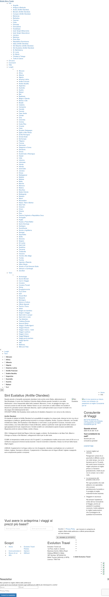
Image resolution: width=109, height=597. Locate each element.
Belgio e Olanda (24, 98)
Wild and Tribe (24, 347)
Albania (21, 75)
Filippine (21, 141)
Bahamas (16, 16)
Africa (21, 73)
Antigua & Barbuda (19, 7)
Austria (21, 90)
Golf (20, 293)
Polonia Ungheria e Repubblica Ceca (31, 215)
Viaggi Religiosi (24, 336)
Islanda (21, 166)
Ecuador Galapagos (25, 130)
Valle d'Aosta (23, 264)
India (20, 158)
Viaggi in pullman (24, 332)
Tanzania (22, 249)
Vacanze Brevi (23, 323)
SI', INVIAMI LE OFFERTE (66, 537)
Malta (21, 181)
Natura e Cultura (24, 302)
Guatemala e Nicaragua (27, 154)
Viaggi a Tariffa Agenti (26, 325)
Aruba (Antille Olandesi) (21, 10)
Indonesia (22, 162)
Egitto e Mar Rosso (25, 132)
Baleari (21, 92)
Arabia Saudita (24, 83)
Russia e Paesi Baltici (26, 222)
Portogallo (22, 217)
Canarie (21, 111)
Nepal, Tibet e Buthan (26, 203)
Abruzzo (21, 71)
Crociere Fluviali (24, 285)
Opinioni (26, 551)
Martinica (16, 37)
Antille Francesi (24, 81)
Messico (21, 196)
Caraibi (21, 115)
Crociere (22, 283)
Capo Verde (23, 113)
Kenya (21, 173)
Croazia (21, 126)
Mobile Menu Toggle (7, 1)
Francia (21, 143)
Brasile (21, 103)
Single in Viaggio (24, 313)
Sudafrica (22, 247)
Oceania (21, 207)
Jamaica (16, 35)
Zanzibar (22, 271)
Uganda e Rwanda (25, 262)
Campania (22, 107)
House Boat (23, 296)
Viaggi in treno (24, 334)
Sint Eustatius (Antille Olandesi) (23, 48)
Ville (20, 342)
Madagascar (23, 175)
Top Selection (23, 319)
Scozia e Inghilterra (25, 230)
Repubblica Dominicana (21, 41)
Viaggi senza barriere (26, 338)
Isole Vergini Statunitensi (21, 33)
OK (2, 390)
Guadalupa (16, 29)
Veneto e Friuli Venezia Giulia (29, 266)
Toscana (22, 254)
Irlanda (21, 164)
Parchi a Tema (24, 306)
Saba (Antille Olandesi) (20, 44)
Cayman (16, 20)
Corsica (21, 122)
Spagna (21, 241)
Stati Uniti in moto (25, 317)
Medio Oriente (23, 192)
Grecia (21, 151)
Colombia (22, 120)
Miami (21, 198)
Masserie (22, 298)
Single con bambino (25, 311)
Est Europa (22, 139)
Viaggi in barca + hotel (26, 330)
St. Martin (16, 54)
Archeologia (23, 276)
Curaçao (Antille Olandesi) (22, 14)
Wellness (22, 345)
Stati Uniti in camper (25, 315)
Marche (21, 183)
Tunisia (21, 258)
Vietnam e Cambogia (26, 268)
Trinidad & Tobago (19, 56)
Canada (21, 109)
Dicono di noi (13, 553)
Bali (20, 94)
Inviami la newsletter (8, 595)
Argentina (22, 86)
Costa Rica (22, 124)
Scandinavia (23, 228)
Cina (20, 117)
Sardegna (22, 226)
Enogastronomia (24, 289)
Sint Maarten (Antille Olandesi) (23, 46)
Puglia (21, 220)
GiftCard (26, 553)
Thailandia (22, 251)
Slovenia (22, 239)
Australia (22, 88)
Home (102, 392)
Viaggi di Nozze (24, 328)
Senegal (21, 232)
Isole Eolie (22, 169)
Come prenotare (14, 551)
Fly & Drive (22, 291)
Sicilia (21, 237)
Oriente (21, 211)
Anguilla (15, 5)
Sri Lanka (22, 243)
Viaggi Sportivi (23, 340)
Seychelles (22, 234)
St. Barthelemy (18, 50)
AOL (10, 555)
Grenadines (17, 27)
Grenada (16, 24)
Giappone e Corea (25, 147)
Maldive (21, 177)
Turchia (21, 260)
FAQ (10, 65)
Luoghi (11, 67)
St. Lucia (16, 52)
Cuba (15, 22)
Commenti (12, 63)
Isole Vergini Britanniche (21, 31)
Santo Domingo (24, 224)
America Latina (24, 79)
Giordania (22, 149)
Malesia (21, 179)
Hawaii (21, 156)
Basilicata (22, 96)
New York (22, 205)
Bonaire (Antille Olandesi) (21, 12)
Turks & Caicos (18, 58)
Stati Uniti (22, 245)
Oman (21, 209)
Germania (22, 145)
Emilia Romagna (24, 134)
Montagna (22, 300)
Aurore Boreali (24, 279)
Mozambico (23, 200)
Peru (20, 213)
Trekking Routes (24, 321)
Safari (21, 308)
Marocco (22, 186)
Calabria (21, 105)
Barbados (16, 18)
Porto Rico (16, 39)
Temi (10, 273)
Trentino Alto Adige (25, 256)
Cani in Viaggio (24, 281)
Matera (21, 188)
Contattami (88, 446)
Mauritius (22, 190)
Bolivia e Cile (23, 100)
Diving (21, 287)
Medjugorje (22, 194)
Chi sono (12, 61)
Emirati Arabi (23, 137)
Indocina (22, 160)
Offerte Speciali (24, 304)
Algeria (21, 77)
